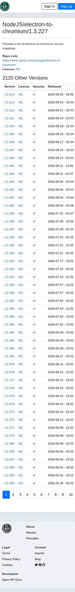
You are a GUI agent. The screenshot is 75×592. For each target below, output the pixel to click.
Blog (38, 559)
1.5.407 (9, 150)
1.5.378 (9, 372)
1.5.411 (9, 118)
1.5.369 (9, 443)
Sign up (66, 6)
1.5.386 (9, 308)
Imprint (39, 553)
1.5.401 (9, 197)
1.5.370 (9, 435)
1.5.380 (9, 356)
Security (39, 86)
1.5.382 (9, 340)
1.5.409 (9, 134)
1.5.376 (9, 388)
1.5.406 (9, 158)
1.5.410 (9, 126)
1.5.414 (9, 94)
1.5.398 (9, 221)
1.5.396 (9, 237)
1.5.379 (9, 364)
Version (9, 86)
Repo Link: (10, 56)
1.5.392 (9, 269)
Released (54, 86)
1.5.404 (9, 173)
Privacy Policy (11, 559)
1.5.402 (9, 189)
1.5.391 (9, 277)
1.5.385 (9, 316)
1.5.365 (9, 475)
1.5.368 (9, 451)
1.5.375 (9, 396)
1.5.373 (9, 411)
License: (8, 69)
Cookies (7, 565)
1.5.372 (9, 419)
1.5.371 (9, 427)
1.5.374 (9, 404)
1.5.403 (9, 181)
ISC (18, 69)
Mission (31, 532)
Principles (32, 538)
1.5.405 (9, 165)
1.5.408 (9, 142)
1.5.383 (9, 332)
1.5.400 (9, 205)
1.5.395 (9, 245)
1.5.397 (9, 229)
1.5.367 (9, 459)
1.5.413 (9, 102)
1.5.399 (9, 213)
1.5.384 (9, 324)
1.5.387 (9, 300)
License (24, 86)
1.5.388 (9, 292)
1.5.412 (9, 110)
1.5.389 (9, 284)
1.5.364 (9, 483)
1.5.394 (9, 253)
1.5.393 (9, 261)
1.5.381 (9, 348)
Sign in (49, 6)
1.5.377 (9, 380)
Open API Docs (12, 579)
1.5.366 (9, 467)
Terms (6, 553)
